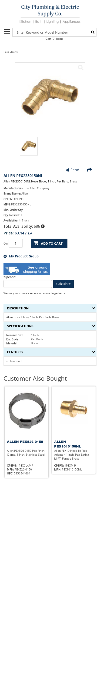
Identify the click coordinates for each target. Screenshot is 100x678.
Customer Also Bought (35, 378)
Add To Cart (52, 243)
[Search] (93, 32)
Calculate (63, 284)
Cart (54, 39)
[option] (29, 148)
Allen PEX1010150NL (67, 443)
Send (74, 169)
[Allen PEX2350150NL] (80, 67)
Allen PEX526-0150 (25, 441)
